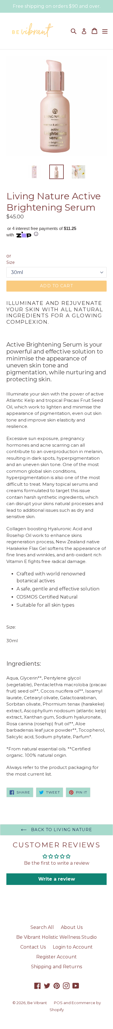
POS (58, 1002)
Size (10, 262)
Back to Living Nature (61, 829)
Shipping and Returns (56, 966)
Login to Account (73, 947)
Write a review (56, 879)
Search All (42, 927)
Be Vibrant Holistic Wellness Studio (56, 937)
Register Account (56, 957)
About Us (72, 927)
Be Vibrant (37, 1002)
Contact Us (33, 947)
